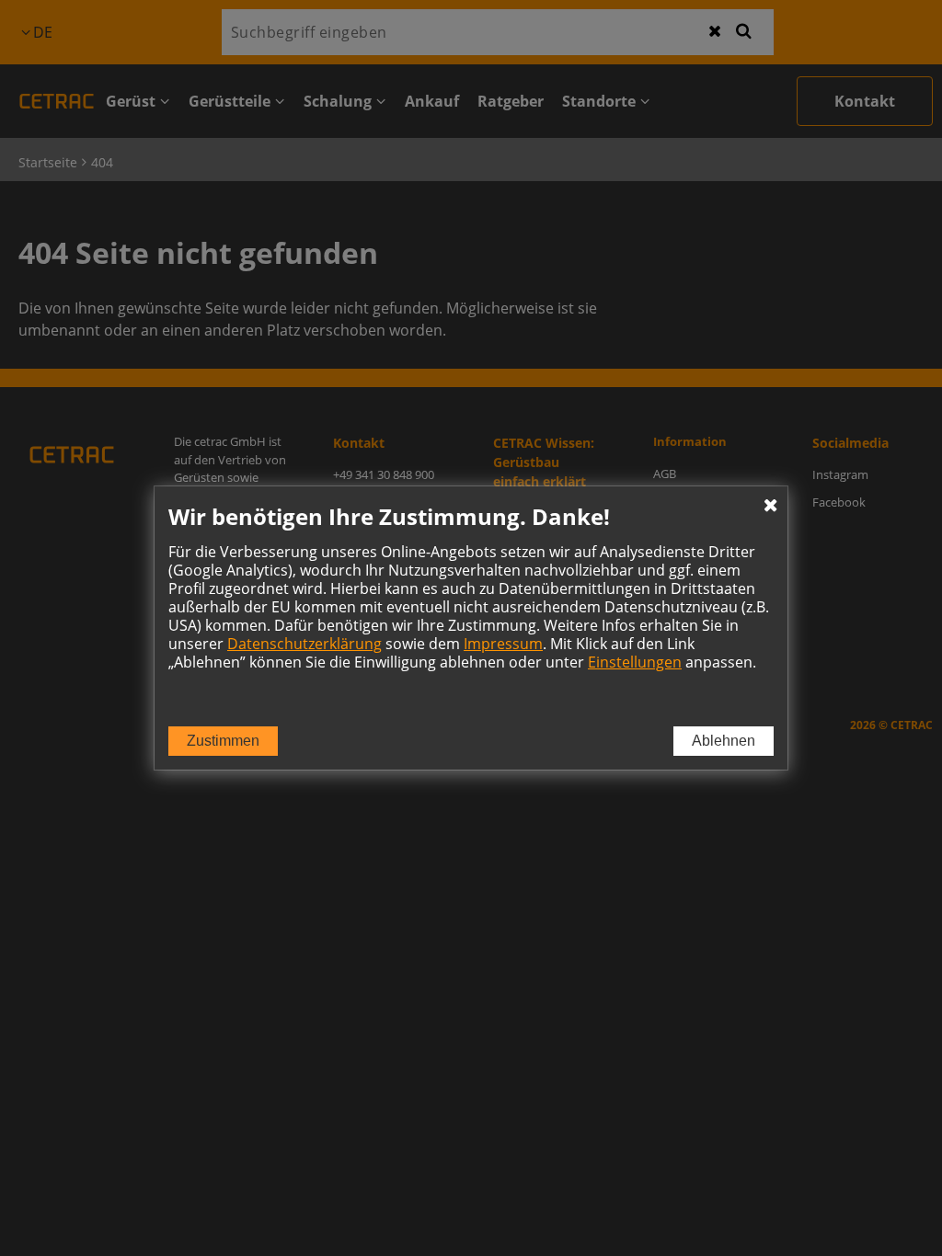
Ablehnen (723, 740)
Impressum (503, 643)
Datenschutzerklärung (304, 643)
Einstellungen (635, 662)
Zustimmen (223, 740)
